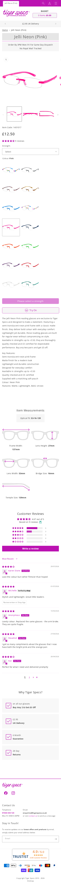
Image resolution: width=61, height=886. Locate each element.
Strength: (6, 146)
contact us (33, 816)
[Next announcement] (56, 24)
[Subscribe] (55, 839)
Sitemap (30, 881)
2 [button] (29, 677)
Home (5, 30)
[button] (43, 3)
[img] (8, 566)
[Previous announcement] (5, 24)
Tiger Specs (30, 878)
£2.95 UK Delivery (30, 23)
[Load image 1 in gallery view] (14, 114)
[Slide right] (58, 115)
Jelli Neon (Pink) (18, 30)
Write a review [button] (30, 548)
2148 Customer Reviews (38, 858)
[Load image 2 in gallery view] (30, 114)
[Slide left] (3, 115)
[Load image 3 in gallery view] (46, 114)
